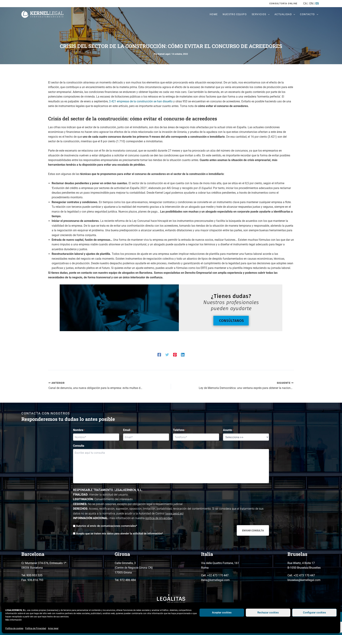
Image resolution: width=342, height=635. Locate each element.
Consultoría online (283, 3)
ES (317, 3)
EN (311, 3)
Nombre (79, 430)
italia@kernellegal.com (215, 580)
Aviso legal (53, 628)
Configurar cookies (314, 612)
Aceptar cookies (222, 612)
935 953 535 (34, 575)
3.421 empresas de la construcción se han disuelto (141, 101)
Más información (13, 620)
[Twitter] (167, 354)
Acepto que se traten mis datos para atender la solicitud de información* (119, 533)
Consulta (78, 445)
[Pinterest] (175, 354)
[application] (268, 14)
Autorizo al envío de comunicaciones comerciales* (106, 525)
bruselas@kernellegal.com (303, 580)
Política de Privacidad (35, 628)
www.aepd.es (174, 513)
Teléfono (179, 430)
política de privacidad (158, 518)
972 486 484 (128, 580)
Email (127, 430)
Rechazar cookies (268, 612)
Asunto (228, 430)
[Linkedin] (183, 354)
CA (305, 3)
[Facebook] (159, 354)
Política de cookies (14, 628)
